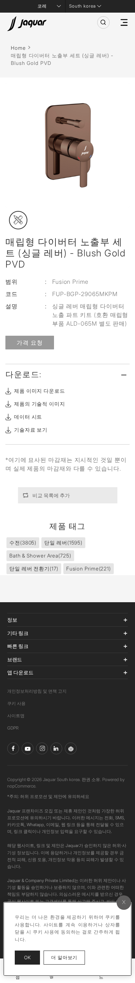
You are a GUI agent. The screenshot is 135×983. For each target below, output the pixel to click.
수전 (22, 542)
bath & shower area (40, 555)
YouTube (27, 748)
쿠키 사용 (16, 703)
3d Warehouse (71, 748)
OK (27, 957)
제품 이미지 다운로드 (39, 391)
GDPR (13, 728)
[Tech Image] (18, 220)
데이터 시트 (28, 417)
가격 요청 (30, 342)
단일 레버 (63, 542)
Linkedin (56, 748)
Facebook (13, 748)
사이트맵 (15, 715)
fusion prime (88, 568)
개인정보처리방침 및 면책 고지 (37, 691)
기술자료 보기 (31, 430)
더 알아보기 (68, 957)
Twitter (42, 748)
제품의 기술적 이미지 (39, 404)
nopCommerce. (21, 786)
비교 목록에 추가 (51, 495)
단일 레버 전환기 (33, 568)
